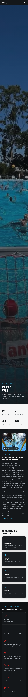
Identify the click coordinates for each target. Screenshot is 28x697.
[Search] (20, 2)
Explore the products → (8, 518)
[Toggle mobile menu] (24, 2)
